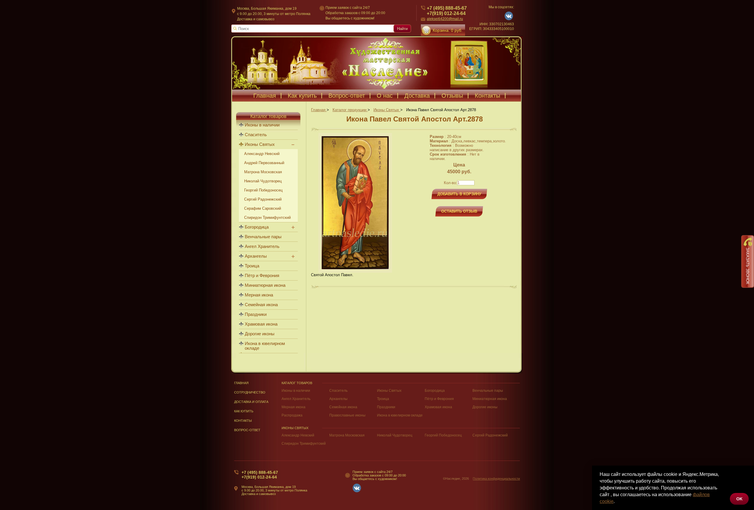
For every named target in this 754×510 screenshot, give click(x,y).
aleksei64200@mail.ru (445, 19)
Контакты (487, 95)
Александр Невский (262, 153)
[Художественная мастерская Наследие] (377, 63)
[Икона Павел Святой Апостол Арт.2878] (355, 271)
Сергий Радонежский (263, 199)
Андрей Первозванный (264, 163)
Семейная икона (261, 304)
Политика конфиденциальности (496, 478)
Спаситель (256, 134)
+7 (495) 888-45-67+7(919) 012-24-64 (447, 11)
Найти (402, 28)
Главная (264, 95)
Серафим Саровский (262, 208)
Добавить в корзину (459, 194)
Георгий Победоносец (263, 190)
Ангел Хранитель (262, 246)
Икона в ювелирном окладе (265, 346)
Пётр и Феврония (262, 275)
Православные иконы (347, 415)
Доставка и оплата (251, 402)
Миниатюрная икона (265, 285)
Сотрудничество (249, 392)
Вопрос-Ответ (247, 430)
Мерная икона (259, 295)
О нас (385, 95)
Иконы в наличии (262, 125)
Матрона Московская (263, 172)
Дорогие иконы (260, 333)
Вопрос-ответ (346, 95)
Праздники (256, 314)
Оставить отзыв (459, 211)
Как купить (302, 95)
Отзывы (452, 95)
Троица (252, 266)
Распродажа (292, 415)
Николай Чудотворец (263, 181)
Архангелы (256, 256)
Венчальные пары (263, 236)
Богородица (257, 227)
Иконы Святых (260, 144)
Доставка (417, 95)
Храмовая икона (261, 324)
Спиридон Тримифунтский (267, 217)
